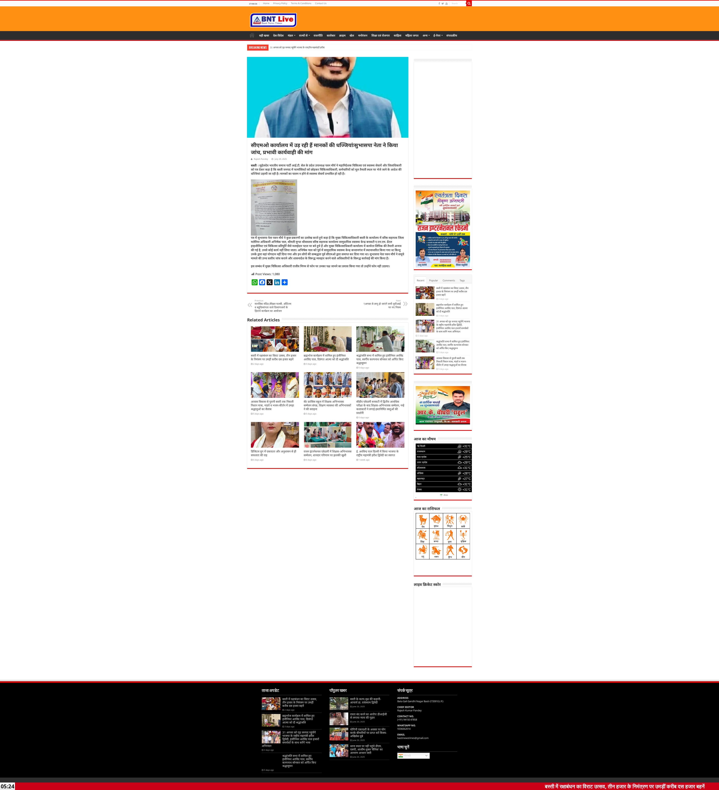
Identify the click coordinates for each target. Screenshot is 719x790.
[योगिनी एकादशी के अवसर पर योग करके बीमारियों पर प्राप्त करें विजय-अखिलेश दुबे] (339, 734)
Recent (420, 280)
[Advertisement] (443, 120)
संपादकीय (451, 35)
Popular (433, 280)
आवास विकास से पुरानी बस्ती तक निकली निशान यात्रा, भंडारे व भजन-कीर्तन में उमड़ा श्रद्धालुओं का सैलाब (272, 405)
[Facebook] (439, 3)
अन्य (425, 35)
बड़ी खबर (264, 35)
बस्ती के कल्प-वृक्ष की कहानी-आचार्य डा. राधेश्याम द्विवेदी (365, 700)
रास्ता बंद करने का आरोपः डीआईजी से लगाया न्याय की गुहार (368, 715)
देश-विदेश (278, 35)
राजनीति (318, 35)
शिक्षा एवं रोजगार (380, 35)
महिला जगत (411, 35)
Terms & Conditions (301, 3)
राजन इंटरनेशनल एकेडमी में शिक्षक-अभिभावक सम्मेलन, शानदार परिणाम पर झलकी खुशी (328, 453)
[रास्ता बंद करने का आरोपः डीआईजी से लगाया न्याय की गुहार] (339, 718)
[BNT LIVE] (273, 19)
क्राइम (342, 35)
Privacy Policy (280, 3)
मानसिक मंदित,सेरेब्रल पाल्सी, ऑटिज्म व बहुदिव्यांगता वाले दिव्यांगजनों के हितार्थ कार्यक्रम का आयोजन (273, 306)
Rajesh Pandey (261, 159)
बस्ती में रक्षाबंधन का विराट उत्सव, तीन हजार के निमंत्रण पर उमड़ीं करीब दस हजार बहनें (273, 357)
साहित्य (397, 35)
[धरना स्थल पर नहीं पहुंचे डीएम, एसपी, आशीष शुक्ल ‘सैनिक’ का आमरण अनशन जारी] (339, 750)
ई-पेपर (436, 35)
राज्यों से (303, 35)
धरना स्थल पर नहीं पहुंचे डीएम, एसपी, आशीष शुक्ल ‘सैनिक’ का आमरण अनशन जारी (366, 749)
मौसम (446, 495)
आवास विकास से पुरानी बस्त (282, 47)
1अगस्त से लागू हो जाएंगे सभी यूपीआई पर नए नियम (382, 304)
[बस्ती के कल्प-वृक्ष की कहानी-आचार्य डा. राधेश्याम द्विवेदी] (339, 703)
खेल (352, 35)
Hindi (407, 755)
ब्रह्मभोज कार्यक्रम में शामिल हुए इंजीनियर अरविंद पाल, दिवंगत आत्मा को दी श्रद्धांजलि (326, 357)
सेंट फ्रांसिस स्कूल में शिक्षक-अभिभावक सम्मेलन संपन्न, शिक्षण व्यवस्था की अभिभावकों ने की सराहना (327, 405)
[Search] (469, 3)
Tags (462, 280)
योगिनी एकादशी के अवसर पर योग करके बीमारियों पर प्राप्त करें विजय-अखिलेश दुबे (368, 732)
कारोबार (331, 35)
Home (266, 3)
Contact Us (321, 3)
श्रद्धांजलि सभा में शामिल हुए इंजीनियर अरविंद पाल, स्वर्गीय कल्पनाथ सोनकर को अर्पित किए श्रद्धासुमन (379, 359)
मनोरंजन (362, 35)
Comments (449, 280)
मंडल (290, 35)
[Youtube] (446, 3)
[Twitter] (442, 3)
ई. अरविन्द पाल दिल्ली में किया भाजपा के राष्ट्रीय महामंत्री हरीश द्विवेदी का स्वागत (377, 453)
